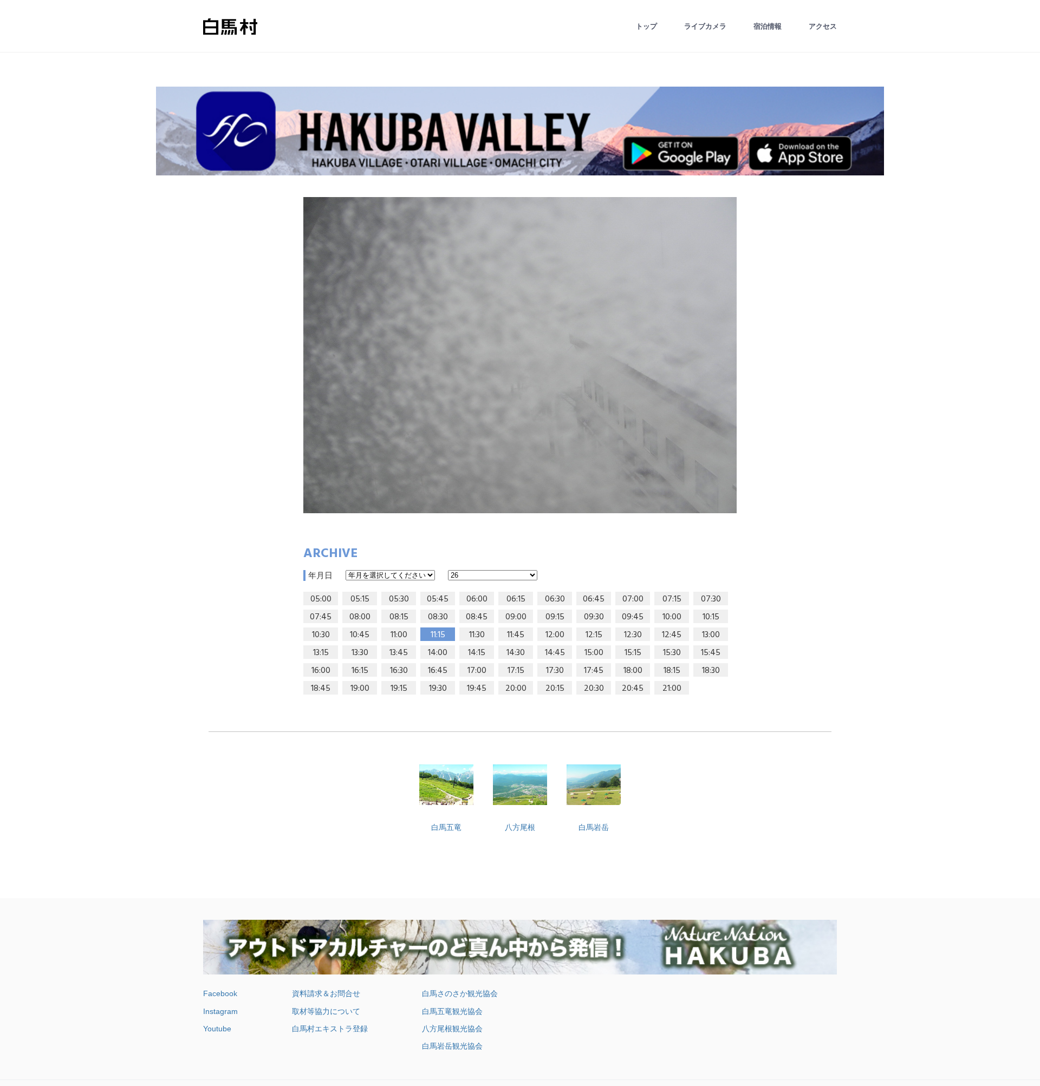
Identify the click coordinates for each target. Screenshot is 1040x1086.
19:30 (438, 689)
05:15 (359, 599)
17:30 (555, 671)
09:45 (633, 617)
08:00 (359, 617)
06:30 (555, 599)
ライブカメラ (705, 26)
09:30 (594, 617)
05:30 (399, 599)
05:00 (321, 599)
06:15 (515, 599)
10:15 (711, 617)
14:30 (515, 653)
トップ (646, 26)
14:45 (555, 653)
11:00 (399, 635)
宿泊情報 (767, 26)
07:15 (671, 599)
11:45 (515, 635)
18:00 (632, 671)
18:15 (672, 671)
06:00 (476, 599)
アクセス (823, 26)
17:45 (593, 671)
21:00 (671, 689)
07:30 (711, 599)
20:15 (554, 689)
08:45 (476, 617)
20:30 (594, 689)
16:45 (437, 671)
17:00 (476, 671)
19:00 (359, 689)
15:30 (672, 653)
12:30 (633, 635)
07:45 (321, 617)
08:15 (398, 617)
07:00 (633, 599)
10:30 (321, 635)
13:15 (321, 653)
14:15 (476, 653)
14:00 (437, 653)
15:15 (633, 653)
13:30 (360, 653)
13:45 (398, 653)
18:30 (711, 671)
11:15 (438, 635)
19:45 (476, 689)
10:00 (671, 617)
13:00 (711, 635)
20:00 (515, 689)
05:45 (437, 599)
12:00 (554, 635)
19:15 (399, 689)
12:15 (594, 635)
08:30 (438, 617)
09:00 (515, 617)
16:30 (399, 671)
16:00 (320, 671)
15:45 (710, 653)
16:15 (360, 671)
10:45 (359, 635)
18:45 (320, 689)
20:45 (633, 689)
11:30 (477, 635)
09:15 (554, 617)
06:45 (593, 599)
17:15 (516, 671)
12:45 (671, 635)
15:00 (593, 653)
